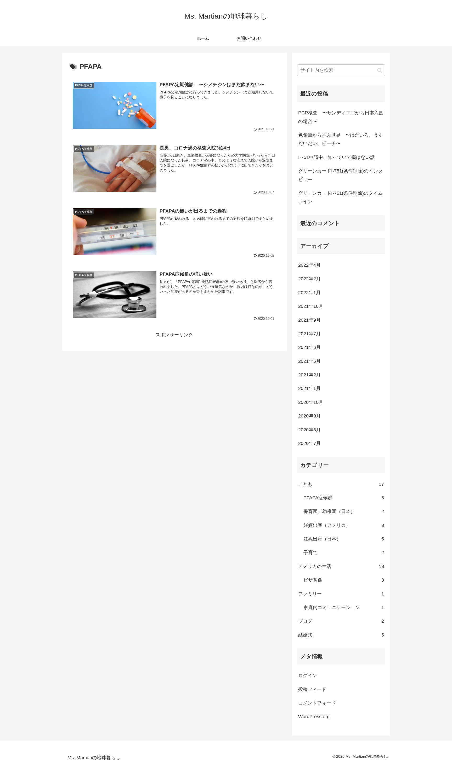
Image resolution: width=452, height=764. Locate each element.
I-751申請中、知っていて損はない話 (336, 157)
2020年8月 (309, 429)
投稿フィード (312, 689)
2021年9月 (309, 320)
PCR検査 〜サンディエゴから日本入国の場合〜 (340, 117)
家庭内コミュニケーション (343, 607)
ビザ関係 (343, 580)
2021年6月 (309, 347)
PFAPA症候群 (343, 497)
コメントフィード (317, 703)
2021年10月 (310, 306)
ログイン (307, 675)
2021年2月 (309, 374)
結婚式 (341, 635)
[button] (379, 70)
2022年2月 (309, 278)
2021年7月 (309, 333)
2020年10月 (310, 402)
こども (341, 484)
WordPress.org (314, 716)
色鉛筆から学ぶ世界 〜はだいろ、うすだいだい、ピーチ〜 (340, 139)
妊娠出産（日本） (343, 539)
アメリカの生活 (341, 566)
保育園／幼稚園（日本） (343, 511)
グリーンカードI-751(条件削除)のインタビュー (340, 175)
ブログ (341, 621)
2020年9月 (309, 416)
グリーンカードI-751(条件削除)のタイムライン (340, 197)
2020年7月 (309, 443)
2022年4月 (309, 265)
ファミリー (341, 593)
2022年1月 (309, 292)
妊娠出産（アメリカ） (343, 525)
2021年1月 (309, 388)
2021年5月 (309, 361)
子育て (343, 552)
